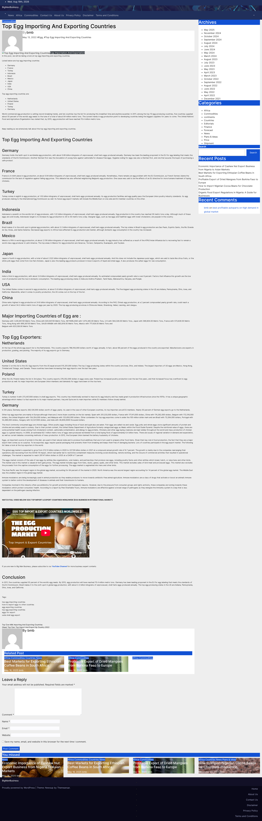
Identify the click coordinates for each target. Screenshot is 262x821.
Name (6, 721)
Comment (8, 714)
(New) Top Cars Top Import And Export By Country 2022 (25, 627)
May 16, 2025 (9, 775)
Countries (31, 658)
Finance (208, 126)
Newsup (49, 787)
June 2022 (209, 88)
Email (5, 728)
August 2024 (210, 43)
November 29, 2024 (209, 771)
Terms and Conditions (107, 15)
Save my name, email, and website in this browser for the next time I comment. (45, 741)
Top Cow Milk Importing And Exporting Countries (22, 625)
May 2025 (209, 29)
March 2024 (210, 56)
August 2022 (210, 85)
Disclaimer (88, 15)
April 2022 (209, 95)
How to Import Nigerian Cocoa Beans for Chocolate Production (227, 765)
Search (202, 146)
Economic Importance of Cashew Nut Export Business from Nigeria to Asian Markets (31, 767)
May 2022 (209, 92)
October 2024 (211, 36)
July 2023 (209, 62)
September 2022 (212, 82)
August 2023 (210, 59)
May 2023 (209, 69)
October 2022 (211, 79)
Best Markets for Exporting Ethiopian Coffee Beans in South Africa (32, 663)
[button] (5, 13)
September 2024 (212, 39)
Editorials (209, 123)
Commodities (31, 15)
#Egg (40, 37)
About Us (59, 15)
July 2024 (209, 46)
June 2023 (209, 65)
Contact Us (46, 15)
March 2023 (210, 75)
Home (255, 788)
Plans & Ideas (211, 136)
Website (6, 735)
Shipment (209, 143)
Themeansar (63, 787)
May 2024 (209, 52)
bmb (30, 32)
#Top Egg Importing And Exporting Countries (67, 37)
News (11, 15)
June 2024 (209, 49)
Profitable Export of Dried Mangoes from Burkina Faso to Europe (95, 663)
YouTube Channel (59, 566)
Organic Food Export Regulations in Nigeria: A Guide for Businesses (159, 663)
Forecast (208, 130)
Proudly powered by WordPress (18, 787)
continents (209, 117)
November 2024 (212, 33)
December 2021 (212, 98)
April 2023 (209, 72)
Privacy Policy (73, 15)
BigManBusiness (10, 7)
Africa (19, 15)
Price (206, 140)
